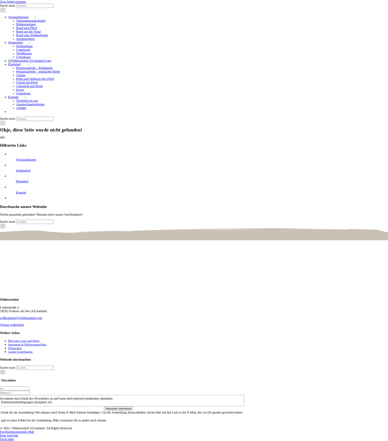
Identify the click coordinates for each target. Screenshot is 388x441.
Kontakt (21, 192)
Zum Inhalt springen (13, 1)
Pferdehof (22, 181)
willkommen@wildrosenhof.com (21, 318)
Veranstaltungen (26, 159)
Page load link (9, 435)
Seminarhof (23, 170)
